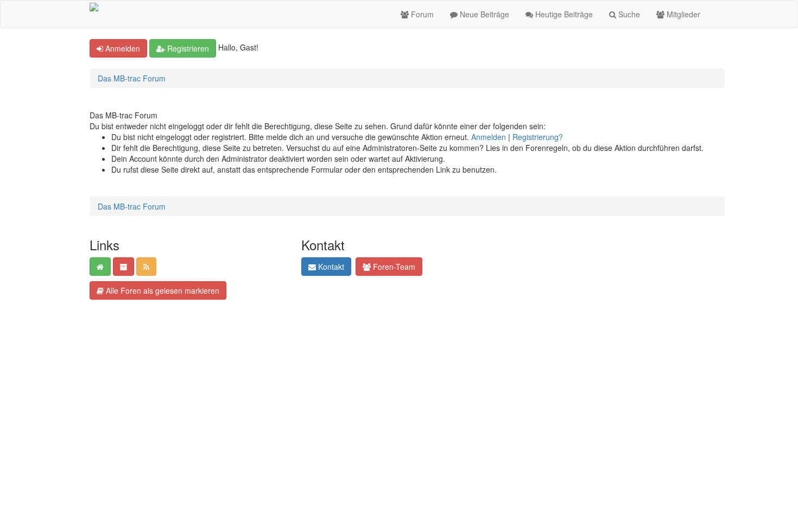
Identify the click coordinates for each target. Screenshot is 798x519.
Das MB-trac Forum (132, 78)
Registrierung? (537, 136)
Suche (628, 14)
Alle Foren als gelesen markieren (161, 290)
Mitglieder (682, 14)
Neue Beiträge (483, 14)
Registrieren (187, 48)
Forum (421, 14)
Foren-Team (393, 266)
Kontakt (330, 266)
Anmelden (121, 48)
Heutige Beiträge (563, 14)
